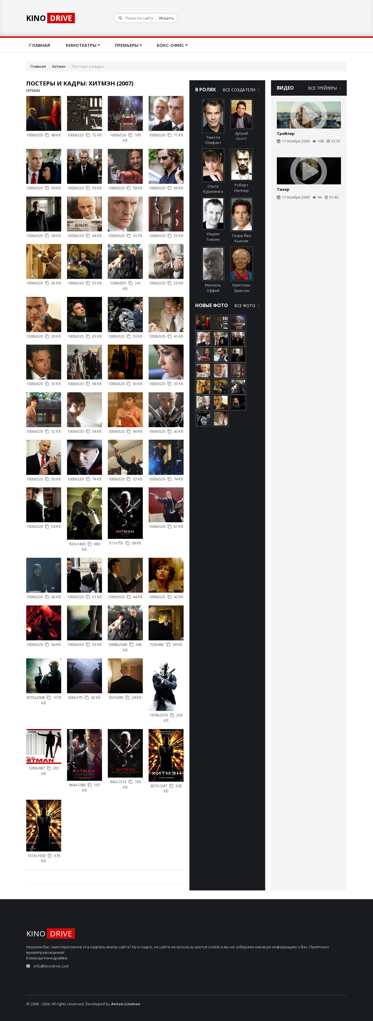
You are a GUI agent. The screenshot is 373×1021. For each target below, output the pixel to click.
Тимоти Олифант (213, 140)
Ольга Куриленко (213, 188)
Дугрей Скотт (241, 136)
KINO (49, 18)
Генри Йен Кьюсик (241, 238)
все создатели (239, 89)
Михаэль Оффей (213, 287)
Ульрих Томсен (213, 236)
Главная (40, 45)
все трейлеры (323, 88)
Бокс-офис (171, 45)
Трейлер (286, 133)
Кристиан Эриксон (241, 287)
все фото (245, 305)
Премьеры (127, 45)
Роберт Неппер (241, 187)
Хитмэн (59, 66)
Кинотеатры (82, 45)
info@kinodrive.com (51, 966)
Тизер (283, 189)
